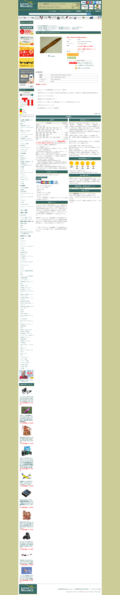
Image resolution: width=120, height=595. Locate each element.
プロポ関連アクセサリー (26, 165)
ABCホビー (23, 254)
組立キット (23, 159)
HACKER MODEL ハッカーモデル (26, 298)
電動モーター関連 (25, 131)
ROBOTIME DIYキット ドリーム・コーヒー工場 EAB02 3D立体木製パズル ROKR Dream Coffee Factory (26, 525)
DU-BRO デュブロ (25, 289)
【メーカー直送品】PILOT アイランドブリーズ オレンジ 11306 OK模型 (26, 577)
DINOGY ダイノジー (25, 287)
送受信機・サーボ (25, 125)
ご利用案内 (78, 11)
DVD (21, 227)
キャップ (22, 244)
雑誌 (21, 225)
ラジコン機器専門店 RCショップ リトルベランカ (52, 4)
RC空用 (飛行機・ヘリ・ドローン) (27, 120)
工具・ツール (23, 177)
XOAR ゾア (23, 348)
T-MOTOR (22, 343)
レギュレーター (24, 149)
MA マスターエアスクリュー (26, 321)
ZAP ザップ (23, 353)
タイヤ (22, 181)
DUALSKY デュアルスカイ (26, 291)
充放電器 (22, 185)
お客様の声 (98, 11)
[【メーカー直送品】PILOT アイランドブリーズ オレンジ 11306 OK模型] (26, 574)
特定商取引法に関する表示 (81, 589)
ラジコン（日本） (25, 362)
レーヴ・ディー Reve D (26, 335)
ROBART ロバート (25, 337)
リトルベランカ (24, 357)
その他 (22, 183)
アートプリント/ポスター (27, 246)
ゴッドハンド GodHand (26, 276)
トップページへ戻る (96, 589)
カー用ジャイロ (24, 179)
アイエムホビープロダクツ (26, 262)
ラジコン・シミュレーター (26, 207)
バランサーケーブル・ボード (26, 194)
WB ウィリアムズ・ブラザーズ (26, 350)
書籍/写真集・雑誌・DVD (27, 221)
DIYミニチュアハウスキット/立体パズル (26, 232)
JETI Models (24, 313)
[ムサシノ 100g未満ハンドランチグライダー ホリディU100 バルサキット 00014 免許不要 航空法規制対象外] (26, 413)
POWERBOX (23, 326)
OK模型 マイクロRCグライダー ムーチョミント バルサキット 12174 (26, 483)
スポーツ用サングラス (26, 219)
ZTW (21, 355)
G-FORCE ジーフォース (26, 256)
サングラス (23, 215)
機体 (21, 123)
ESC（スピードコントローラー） (26, 173)
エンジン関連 (23, 136)
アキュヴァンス (24, 265)
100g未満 (23, 153)
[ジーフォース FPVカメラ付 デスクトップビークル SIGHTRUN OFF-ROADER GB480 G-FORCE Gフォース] (26, 540)
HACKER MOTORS (25, 301)
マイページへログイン (65, 11)
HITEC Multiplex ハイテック (26, 303)
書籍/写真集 (23, 223)
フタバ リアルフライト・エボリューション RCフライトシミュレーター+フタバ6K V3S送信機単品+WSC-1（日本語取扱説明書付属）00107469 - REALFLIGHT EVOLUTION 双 (26, 462)
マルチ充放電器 (24, 187)
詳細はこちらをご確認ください (77, 188)
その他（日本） (24, 366)
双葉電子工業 (23, 252)
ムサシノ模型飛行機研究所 (26, 271)
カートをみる (52, 11)
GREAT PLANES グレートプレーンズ (26, 295)
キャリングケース (25, 147)
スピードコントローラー (26, 134)
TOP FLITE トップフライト (26, 345)
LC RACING (23, 319)
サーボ (22, 169)
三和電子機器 (23, 278)
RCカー (22, 155)
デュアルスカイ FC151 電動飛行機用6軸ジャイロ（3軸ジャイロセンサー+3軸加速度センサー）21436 (26, 503)
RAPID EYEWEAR (25, 331)
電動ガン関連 (23, 212)
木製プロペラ (75, 28)
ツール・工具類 (24, 143)
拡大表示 (52, 56)
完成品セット (23, 158)
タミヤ (22, 267)
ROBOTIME (23, 339)
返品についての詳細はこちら (85, 63)
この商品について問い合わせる (86, 65)
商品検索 (22, 85)
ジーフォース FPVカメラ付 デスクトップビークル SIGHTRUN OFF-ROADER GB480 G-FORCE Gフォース (26, 544)
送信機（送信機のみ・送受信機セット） (26, 162)
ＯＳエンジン (23, 260)
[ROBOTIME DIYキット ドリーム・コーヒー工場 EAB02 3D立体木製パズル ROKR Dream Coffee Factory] (26, 520)
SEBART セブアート (25, 341)
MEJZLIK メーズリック (26, 324)
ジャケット (23, 240)
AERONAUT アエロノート (27, 281)
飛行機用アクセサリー (26, 138)
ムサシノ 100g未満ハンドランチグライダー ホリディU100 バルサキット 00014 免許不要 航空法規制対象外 (26, 418)
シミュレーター (24, 204)
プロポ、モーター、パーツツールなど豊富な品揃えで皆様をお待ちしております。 (50, 6)
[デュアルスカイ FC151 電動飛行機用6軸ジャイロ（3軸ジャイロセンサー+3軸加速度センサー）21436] (26, 498)
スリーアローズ (24, 280)
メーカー (22, 250)
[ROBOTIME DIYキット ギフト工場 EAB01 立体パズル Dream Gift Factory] (26, 435)
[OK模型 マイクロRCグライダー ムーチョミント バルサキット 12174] (26, 479)
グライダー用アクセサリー (26, 141)
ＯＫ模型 (22, 258)
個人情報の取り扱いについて (65, 589)
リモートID (23, 151)
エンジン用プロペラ (77, 27)
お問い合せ (88, 11)
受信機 (22, 167)
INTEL (22, 311)
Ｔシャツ (22, 242)
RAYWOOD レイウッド (26, 333)
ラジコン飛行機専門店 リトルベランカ (47, 25)
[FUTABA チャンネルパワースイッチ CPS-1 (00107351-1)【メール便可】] (26, 558)
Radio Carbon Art (26, 329)
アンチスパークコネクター (26, 197)
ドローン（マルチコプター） (26, 128)
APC (21, 283)
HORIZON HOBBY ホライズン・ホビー (27, 307)
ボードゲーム (23, 229)
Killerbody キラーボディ (26, 316)
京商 (21, 274)
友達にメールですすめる (84, 68)
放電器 (22, 189)
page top (97, 113)
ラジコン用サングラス (26, 217)
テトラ (22, 269)
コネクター (23, 200)
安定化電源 (23, 191)
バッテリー (23, 132)
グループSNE (23, 359)
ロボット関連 (23, 210)
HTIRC (22, 310)
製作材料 (22, 145)
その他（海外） (24, 364)
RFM (21, 328)
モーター (22, 170)
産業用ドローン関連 (25, 236)
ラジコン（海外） (25, 361)
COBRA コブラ (24, 285)
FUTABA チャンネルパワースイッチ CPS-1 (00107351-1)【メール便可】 (26, 561)
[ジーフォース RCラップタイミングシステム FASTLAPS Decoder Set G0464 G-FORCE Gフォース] (26, 395)
